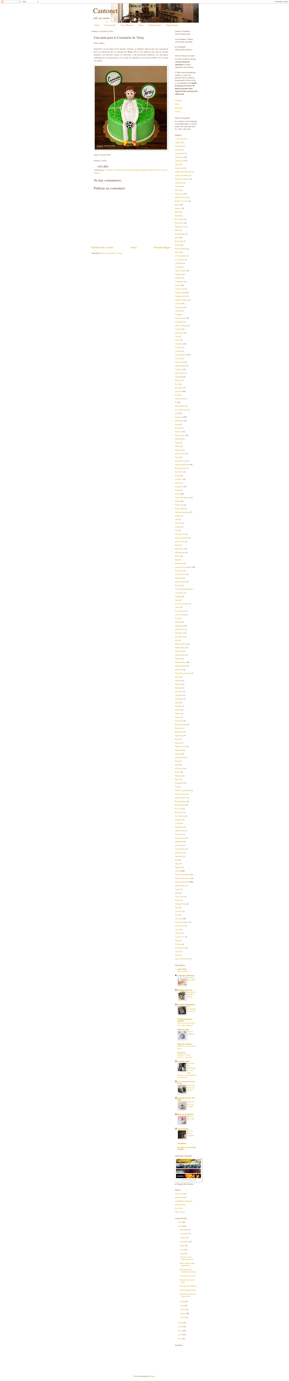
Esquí (177, 424)
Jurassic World (180, 581)
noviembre (184, 1233)
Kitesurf (178, 585)
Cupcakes (178, 369)
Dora (177, 384)
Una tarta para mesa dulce (187, 1281)
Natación (178, 684)
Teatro (177, 889)
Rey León (178, 808)
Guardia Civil (180, 534)
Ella (176, 413)
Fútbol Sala (179, 505)
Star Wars (178, 845)
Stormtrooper (180, 849)
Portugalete (179, 783)
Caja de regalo (180, 270)
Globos (177, 516)
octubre (183, 1237)
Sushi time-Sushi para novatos (191, 1087)
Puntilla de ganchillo (182, 790)
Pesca (177, 739)
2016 (180, 1226)
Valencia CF (179, 926)
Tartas (141, 25)
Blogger (152, 1376)
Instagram (178, 108)
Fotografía (179, 486)
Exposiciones (172, 25)
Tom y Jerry (179, 896)
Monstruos (179, 669)
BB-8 (177, 212)
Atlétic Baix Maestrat (183, 171)
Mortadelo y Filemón (183, 673)
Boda (177, 237)
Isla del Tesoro (180, 574)
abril (182, 1305)
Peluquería (179, 732)
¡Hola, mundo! (182, 971)
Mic (176, 640)
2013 (180, 1330)
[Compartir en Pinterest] (107, 166)
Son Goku (178, 834)
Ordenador (179, 699)
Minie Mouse (180, 655)
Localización (110, 25)
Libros (177, 607)
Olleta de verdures (184, 1044)
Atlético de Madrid (182, 179)
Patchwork (179, 721)
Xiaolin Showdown (182, 958)
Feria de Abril (180, 453)
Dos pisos (178, 391)
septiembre (184, 1241)
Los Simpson (180, 611)
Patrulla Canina (180, 724)
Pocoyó (177, 772)
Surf (176, 860)
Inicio (97, 25)
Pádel (177, 702)
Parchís (177, 710)
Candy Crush (180, 289)
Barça (177, 204)
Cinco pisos (179, 333)
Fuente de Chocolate (182, 497)
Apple (177, 164)
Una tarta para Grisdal (188, 1290)
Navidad (178, 688)
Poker (177, 779)
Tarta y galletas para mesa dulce (187, 1264)
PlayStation (179, 768)
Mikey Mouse (180, 647)
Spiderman (179, 841)
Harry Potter (179, 541)
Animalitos (179, 157)
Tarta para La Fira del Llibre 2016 (188, 1295)
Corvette (178, 351)
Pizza (177, 761)
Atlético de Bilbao (182, 175)
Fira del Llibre (180, 468)
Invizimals (179, 570)
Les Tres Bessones (181, 603)
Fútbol (152, 170)
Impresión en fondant (183, 567)
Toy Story (178, 911)
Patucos (178, 728)
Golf (176, 519)
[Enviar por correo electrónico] (98, 166)
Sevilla (177, 823)
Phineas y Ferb (180, 746)
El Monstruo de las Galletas (184, 1020)
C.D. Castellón (180, 256)
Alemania (178, 146)
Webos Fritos (180, 1212)
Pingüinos (178, 750)
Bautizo (178, 208)
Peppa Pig (178, 735)
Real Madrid (179, 805)
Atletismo (178, 182)
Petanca (178, 743)
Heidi (177, 545)
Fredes (177, 490)
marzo (182, 1309)
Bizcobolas (179, 223)
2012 (180, 1334)
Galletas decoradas (182, 512)
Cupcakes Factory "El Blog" (186, 1098)
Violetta (178, 944)
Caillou (178, 267)
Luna (177, 618)
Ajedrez (178, 142)
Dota (177, 395)
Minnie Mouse (180, 662)
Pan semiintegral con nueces (191, 1008)
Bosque (177, 245)
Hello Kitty (179, 548)
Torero (177, 900)
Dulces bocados (183, 1029)
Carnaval (178, 303)
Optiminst (179, 695)
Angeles (178, 150)
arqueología (179, 168)
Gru (176, 530)
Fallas (177, 442)
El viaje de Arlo (181, 409)
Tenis (177, 893)
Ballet (177, 190)
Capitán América (181, 300)
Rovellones (179, 812)
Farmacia (178, 450)
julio (182, 1249)
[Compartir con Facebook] (105, 166)
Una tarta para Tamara (188, 1286)
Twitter (177, 111)
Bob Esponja (179, 234)
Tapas (177, 863)
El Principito (180, 406)
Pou (176, 786)
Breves (177, 252)
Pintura (177, 754)
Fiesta (177, 457)
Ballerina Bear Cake (191, 1117)
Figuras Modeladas (142, 170)
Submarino (179, 852)
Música (177, 680)
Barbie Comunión (181, 201)
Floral (177, 475)
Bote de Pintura (180, 248)
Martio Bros (179, 629)
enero (182, 1317)
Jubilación (179, 578)
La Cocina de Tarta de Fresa (186, 1082)
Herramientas (180, 552)
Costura (178, 358)
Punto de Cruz (180, 794)
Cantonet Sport (180, 296)
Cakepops (178, 274)
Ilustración (179, 563)
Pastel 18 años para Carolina (190, 1103)
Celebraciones (154, 25)
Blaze (177, 230)
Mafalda (178, 622)
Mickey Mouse (180, 644)
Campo (177, 285)
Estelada (178, 428)
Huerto (177, 556)
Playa (177, 764)
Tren (176, 915)
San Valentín (179, 816)
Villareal (178, 933)
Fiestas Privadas (181, 461)
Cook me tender (183, 1061)
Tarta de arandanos (190, 1032)
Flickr (177, 104)
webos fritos (182, 969)
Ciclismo (178, 329)
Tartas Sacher (180, 885)
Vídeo (177, 929)
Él (125, 170)
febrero (183, 1313)
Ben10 (177, 215)
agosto (182, 1245)
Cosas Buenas (127, 25)
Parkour (178, 713)
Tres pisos (178, 918)
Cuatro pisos (179, 362)
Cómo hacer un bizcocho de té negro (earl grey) (186, 1024)
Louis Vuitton (180, 614)
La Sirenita (179, 592)
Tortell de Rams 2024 (191, 978)
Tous (176, 907)
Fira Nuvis (179, 472)
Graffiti (178, 527)
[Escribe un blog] (101, 166)
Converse (178, 347)
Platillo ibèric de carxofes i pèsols (186, 1047)
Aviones (178, 186)
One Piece (178, 691)
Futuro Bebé (179, 508)
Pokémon (178, 776)
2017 (180, 1222)
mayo (182, 1301)
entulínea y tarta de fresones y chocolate (184, 1055)
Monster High (180, 666)
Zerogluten (181, 1143)
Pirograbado (179, 757)
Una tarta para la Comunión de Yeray (188, 1270)
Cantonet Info (180, 292)
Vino (177, 940)
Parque (177, 717)
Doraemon (179, 387)
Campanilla (179, 281)
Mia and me (179, 636)
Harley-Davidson (181, 538)
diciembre (184, 1229)
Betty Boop (179, 219)
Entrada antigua (162, 247)
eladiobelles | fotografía (183, 1201)
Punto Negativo (180, 797)
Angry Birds (179, 153)
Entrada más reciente (102, 247)
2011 (180, 1338)
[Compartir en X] (103, 166)
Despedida (179, 376)
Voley (177, 951)
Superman (178, 856)
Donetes (178, 380)
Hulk (177, 560)
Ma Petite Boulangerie (186, 1004)
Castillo (178, 311)
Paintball (178, 706)
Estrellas (178, 431)
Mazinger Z (179, 633)
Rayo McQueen (180, 801)
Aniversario (179, 160)
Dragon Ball (179, 398)
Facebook (178, 100)
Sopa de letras (180, 838)
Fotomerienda (182, 1128)
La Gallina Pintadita (182, 589)
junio (182, 1253)
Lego (177, 600)
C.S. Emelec (179, 259)
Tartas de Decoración (183, 878)
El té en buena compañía (190, 1133)
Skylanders (179, 827)
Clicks (177, 340)
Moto (177, 677)
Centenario (179, 322)
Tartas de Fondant (181, 882)
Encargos (130, 170)
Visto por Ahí (180, 948)
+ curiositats (179, 138)
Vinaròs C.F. (179, 937)
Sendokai (178, 819)
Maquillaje (179, 625)
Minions (178, 658)
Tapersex (178, 867)
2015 (180, 1322)
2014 (180, 1326)
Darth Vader (179, 373)
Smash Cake (179, 830)
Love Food (181, 1052)
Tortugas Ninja (180, 904)
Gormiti (178, 523)
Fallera (177, 446)
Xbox (177, 955)
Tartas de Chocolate (182, 874)
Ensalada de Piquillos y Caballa (191, 994)
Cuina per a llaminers (186, 975)
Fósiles (177, 483)
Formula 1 (179, 479)
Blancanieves (180, 226)
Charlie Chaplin (181, 325)
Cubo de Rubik (180, 366)
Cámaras (178, 278)
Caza (177, 314)
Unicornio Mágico (182, 922)
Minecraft (178, 651)
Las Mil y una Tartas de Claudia (186, 1148)
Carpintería (179, 307)
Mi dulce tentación (184, 989)
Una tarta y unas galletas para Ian (186, 1258)
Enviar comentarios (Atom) (112, 253)
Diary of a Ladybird (185, 1114)
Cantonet (105, 10)
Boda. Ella (179, 241)
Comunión (109, 170)
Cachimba (178, 263)
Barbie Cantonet (181, 197)
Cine (176, 336)
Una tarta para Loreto (188, 1275)
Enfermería (179, 420)
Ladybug (178, 596)
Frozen (177, 494)
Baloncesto (179, 193)
